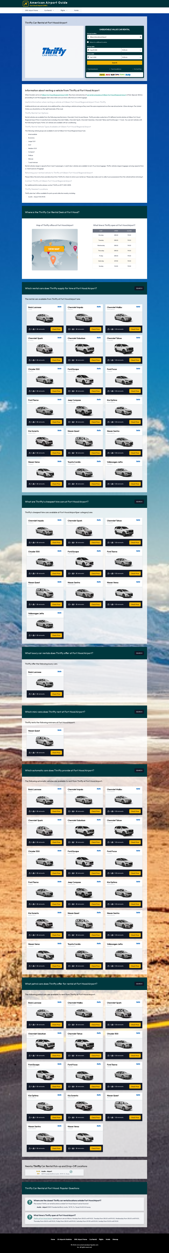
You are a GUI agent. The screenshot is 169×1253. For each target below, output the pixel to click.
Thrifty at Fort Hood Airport (43, 1218)
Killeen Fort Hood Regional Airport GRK (55, 95)
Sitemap (115, 1239)
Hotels (76, 10)
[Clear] (140, 37)
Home (53, 1239)
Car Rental (48, 10)
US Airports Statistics (64, 1239)
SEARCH (139, 288)
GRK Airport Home (31, 10)
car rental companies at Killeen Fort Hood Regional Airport (106, 95)
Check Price (56, 329)
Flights (63, 10)
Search (114, 63)
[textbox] (114, 37)
